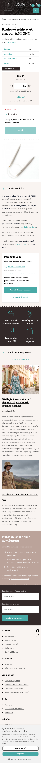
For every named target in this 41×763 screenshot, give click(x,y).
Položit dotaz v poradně (20, 290)
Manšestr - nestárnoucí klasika (20, 494)
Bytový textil (10, 636)
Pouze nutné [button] (20, 748)
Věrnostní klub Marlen (15, 668)
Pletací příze (13, 19)
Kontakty (9, 713)
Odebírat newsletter (15, 618)
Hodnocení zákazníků (14, 709)
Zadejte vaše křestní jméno (14, 591)
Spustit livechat (20, 297)
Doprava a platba (12, 681)
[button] (20, 759)
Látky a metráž (11, 644)
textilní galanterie (28, 227)
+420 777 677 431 (16, 266)
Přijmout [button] (20, 754)
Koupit (21, 130)
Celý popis (11, 42)
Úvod (4, 19)
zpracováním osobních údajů (19, 579)
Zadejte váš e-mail (10, 604)
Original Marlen (11, 652)
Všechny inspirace (20, 359)
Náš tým (8, 705)
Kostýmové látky (9, 411)
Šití (4, 500)
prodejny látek (21, 244)
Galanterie (9, 648)
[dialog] (20, 744)
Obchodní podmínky (14, 688)
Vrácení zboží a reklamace (16, 685)
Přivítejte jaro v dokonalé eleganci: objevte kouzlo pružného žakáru (16, 402)
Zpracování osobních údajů (17, 692)
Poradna (8, 664)
